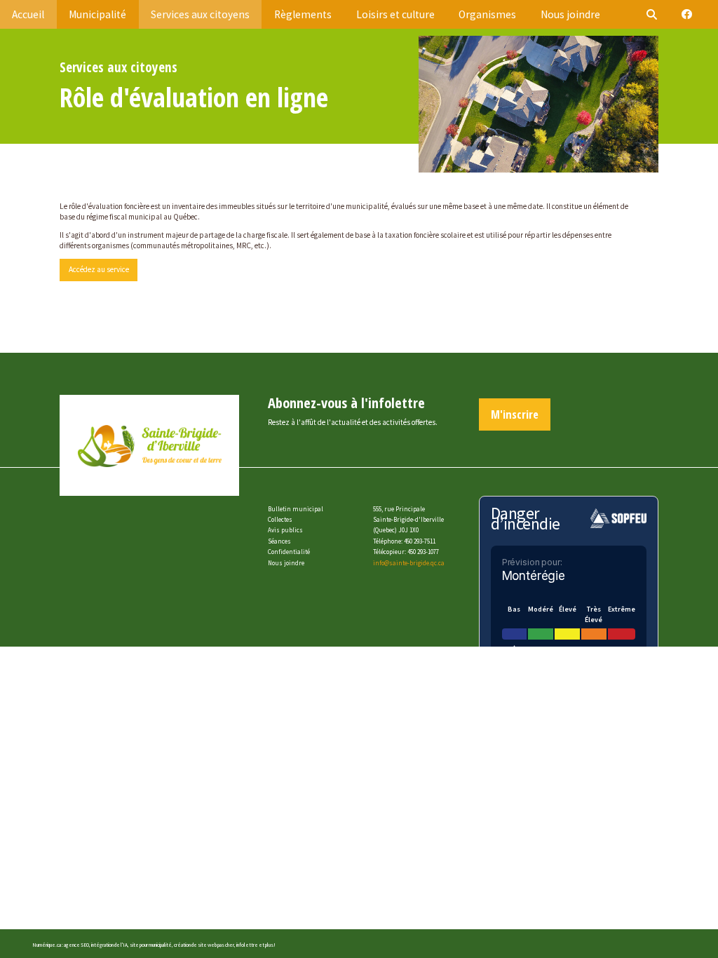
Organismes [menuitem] (487, 14)
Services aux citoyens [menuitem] (200, 14)
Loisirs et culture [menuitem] (395, 14)
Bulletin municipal (295, 509)
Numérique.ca (46, 945)
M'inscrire (514, 414)
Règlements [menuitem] (303, 14)
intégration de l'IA (109, 945)
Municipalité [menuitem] (97, 14)
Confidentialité (289, 551)
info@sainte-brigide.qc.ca (409, 563)
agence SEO (76, 945)
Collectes (280, 519)
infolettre (247, 945)
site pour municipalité (151, 945)
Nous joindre (286, 563)
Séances (279, 541)
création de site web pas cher (204, 945)
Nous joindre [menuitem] (570, 14)
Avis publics (285, 530)
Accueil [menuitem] (28, 14)
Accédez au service (99, 269)
